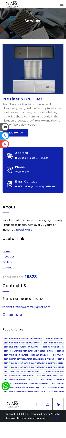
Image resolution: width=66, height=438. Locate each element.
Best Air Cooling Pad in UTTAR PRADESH (23, 339)
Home (26, 27)
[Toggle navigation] (61, 4)
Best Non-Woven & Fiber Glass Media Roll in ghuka (28, 351)
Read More (24, 230)
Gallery (7, 262)
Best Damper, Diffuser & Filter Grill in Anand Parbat (29, 359)
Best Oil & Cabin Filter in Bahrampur (21, 347)
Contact (8, 267)
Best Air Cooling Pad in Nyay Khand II (22, 343)
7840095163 (13, 315)
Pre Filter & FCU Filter (22, 99)
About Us (9, 257)
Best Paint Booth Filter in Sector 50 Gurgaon (26, 355)
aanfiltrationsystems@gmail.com (27, 307)
